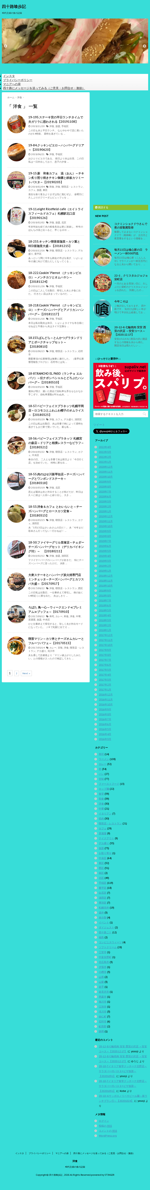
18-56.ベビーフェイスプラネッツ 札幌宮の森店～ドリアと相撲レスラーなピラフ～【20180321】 (56, 443)
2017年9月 (105, 650)
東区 (45, 190)
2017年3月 (105, 679)
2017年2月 (105, 684)
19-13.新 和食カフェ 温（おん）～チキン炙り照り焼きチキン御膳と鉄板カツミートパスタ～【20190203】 (56, 177)
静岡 (101, 1031)
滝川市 (51, 651)
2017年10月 (106, 645)
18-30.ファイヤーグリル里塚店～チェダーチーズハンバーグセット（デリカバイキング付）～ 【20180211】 (56, 547)
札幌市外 (104, 907)
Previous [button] (5, 46)
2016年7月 (105, 719)
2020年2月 (105, 506)
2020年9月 (105, 481)
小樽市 (102, 972)
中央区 (35, 455)
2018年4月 (105, 615)
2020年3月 (105, 501)
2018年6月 (105, 605)
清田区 (78, 419)
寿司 (51, 616)
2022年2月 (105, 457)
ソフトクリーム (108, 947)
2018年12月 (106, 575)
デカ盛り (68, 419)
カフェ (31, 190)
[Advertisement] (120, 147)
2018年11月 (106, 580)
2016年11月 (106, 699)
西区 (80, 588)
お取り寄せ (105, 853)
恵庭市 (102, 996)
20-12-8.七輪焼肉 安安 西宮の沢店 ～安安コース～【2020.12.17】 (130, 330)
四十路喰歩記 (14, 6)
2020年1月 (105, 511)
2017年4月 (105, 674)
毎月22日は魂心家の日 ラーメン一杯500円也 (131, 251)
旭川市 (102, 1001)
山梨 (101, 982)
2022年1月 (105, 462)
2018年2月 (105, 625)
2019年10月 (106, 526)
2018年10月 (106, 585)
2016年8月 (105, 714)
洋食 (51, 126)
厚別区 (102, 902)
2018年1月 (105, 630)
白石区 (102, 892)
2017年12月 (106, 635)
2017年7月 (105, 660)
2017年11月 (106, 640)
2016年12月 (106, 694)
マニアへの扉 (12, 84)
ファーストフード (109, 784)
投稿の (105, 1125)
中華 (78, 616)
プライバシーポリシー (17, 80)
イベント (104, 922)
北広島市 (104, 962)
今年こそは (121, 301)
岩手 (101, 986)
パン (101, 774)
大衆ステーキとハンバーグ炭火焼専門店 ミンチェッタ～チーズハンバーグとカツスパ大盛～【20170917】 (56, 579)
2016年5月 (105, 729)
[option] (75, 44)
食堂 (101, 793)
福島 (101, 937)
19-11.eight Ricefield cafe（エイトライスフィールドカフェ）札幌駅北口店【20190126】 (56, 213)
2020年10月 (106, 476)
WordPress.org (108, 1135)
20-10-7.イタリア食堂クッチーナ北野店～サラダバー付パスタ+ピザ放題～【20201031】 (123, 1071)
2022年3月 (105, 452)
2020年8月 (105, 486)
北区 (63, 222)
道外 (101, 912)
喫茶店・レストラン (72, 186)
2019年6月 (105, 546)
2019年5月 (105, 551)
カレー (59, 616)
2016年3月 (105, 739)
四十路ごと (105, 932)
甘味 (60, 647)
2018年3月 (105, 620)
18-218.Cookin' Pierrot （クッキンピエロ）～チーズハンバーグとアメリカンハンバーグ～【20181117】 (56, 309)
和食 (51, 186)
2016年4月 (105, 734)
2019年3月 (105, 561)
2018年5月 (105, 610)
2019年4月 (105, 556)
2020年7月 (105, 491)
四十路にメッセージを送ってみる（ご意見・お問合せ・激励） (44, 88)
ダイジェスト (106, 927)
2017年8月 (105, 655)
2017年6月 (105, 665)
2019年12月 (106, 516)
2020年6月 (105, 496)
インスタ (9, 76)
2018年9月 (105, 590)
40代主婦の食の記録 (75, 1166)
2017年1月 (105, 689)
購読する (102, 207)
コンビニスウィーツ (110, 942)
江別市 (102, 1006)
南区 (101, 873)
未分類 (102, 917)
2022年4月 (105, 447)
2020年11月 (106, 471)
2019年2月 (105, 565)
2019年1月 (105, 570)
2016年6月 (105, 724)
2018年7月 (105, 600)
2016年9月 (105, 709)
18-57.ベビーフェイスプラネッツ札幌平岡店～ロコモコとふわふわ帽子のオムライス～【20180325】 (56, 410)
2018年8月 (105, 595)
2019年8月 (105, 536)
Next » (26, 673)
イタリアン (105, 813)
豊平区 (38, 253)
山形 (101, 977)
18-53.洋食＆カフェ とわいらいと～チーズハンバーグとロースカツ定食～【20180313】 (55, 511)
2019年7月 (105, 541)
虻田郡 (102, 1026)
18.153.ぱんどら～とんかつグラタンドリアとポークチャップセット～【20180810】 (55, 342)
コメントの (108, 1130)
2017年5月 (105, 669)
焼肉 (101, 818)
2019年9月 (105, 531)
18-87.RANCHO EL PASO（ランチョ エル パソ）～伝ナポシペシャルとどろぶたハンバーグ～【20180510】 (56, 378)
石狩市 (102, 1021)
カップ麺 (104, 788)
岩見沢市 (104, 991)
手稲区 (65, 126)
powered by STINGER (102, 1174)
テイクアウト (106, 838)
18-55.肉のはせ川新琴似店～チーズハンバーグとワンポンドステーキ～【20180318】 (56, 478)
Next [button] (144, 46)
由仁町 (102, 1016)
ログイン (104, 1121)
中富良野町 (105, 957)
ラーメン (104, 759)
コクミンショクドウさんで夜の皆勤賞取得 (130, 225)
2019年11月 (106, 521)
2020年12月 (106, 466)
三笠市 (102, 952)
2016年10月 (106, 704)
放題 (57, 126)
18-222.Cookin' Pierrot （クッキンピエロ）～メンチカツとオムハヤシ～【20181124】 (54, 277)
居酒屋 (31, 619)
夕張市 (102, 967)
